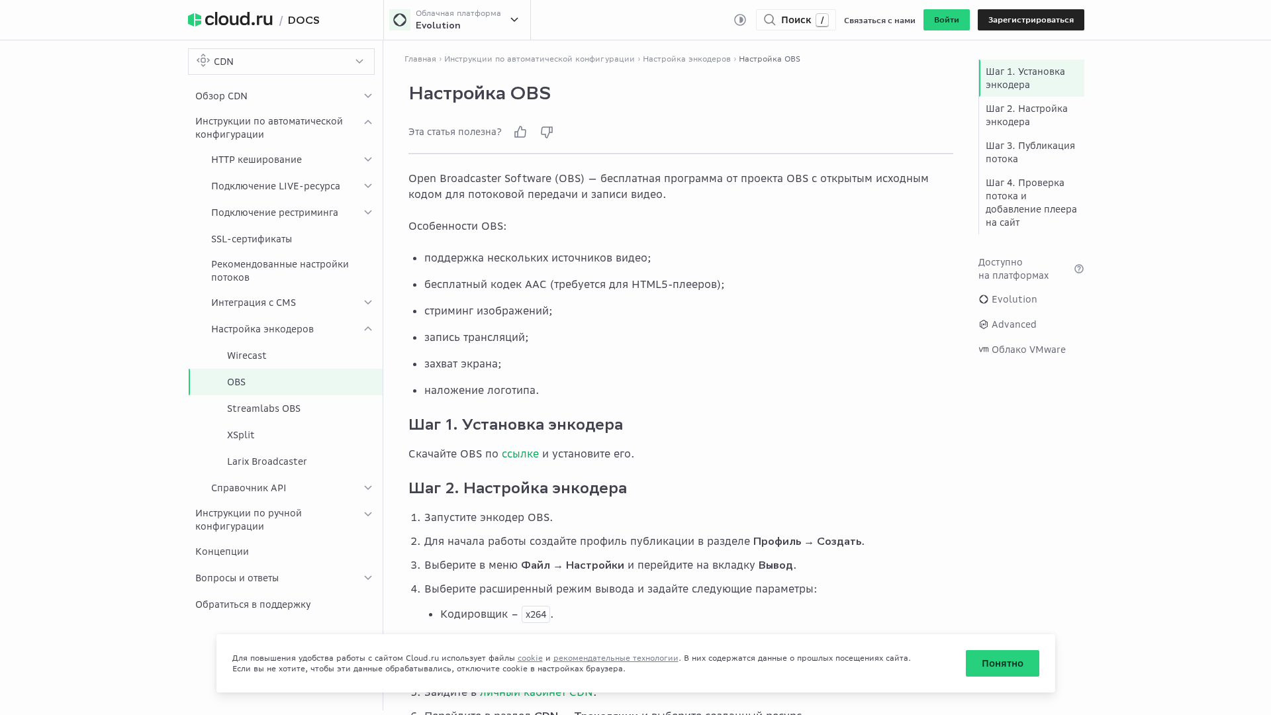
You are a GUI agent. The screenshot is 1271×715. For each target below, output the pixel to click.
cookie (530, 658)
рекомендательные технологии (616, 658)
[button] (946, 19)
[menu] (286, 350)
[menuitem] (286, 96)
